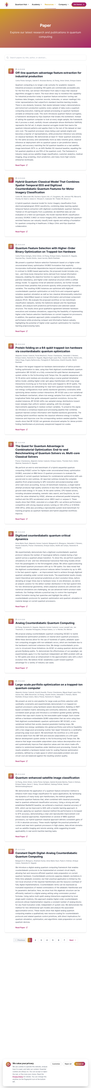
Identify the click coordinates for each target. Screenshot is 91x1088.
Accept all (79, 1064)
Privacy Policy (18, 1077)
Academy (36, 4)
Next (71, 940)
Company (63, 4)
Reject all (68, 1064)
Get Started (78, 4)
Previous (21, 940)
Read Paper (20, 165)
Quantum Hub (21, 4)
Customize (56, 1064)
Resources (49, 4)
